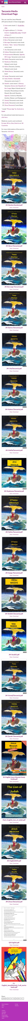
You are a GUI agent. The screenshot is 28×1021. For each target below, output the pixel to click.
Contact (3, 1010)
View (11, 207)
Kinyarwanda (8, 54)
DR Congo (7, 57)
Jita (5, 49)
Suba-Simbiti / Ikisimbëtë (12, 78)
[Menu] (3, 2)
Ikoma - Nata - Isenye (11, 45)
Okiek (6, 71)
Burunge (7, 42)
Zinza (6, 105)
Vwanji (6, 100)
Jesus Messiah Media (15, 2)
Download (15, 207)
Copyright (4, 1012)
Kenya (11, 71)
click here (4, 117)
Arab (6, 25)
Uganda (21, 54)
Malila (6, 59)
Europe (3, 123)
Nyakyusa (7, 62)
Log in (3, 1018)
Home (2, 6)
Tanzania (11, 105)
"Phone (9, 109)
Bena (6, 40)
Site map (3, 1013)
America (17, 123)
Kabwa (6, 52)
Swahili (6, 83)
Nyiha (6, 66)
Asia (12, 123)
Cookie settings (5, 1016)
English (6, 30)
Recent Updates (5, 1004)
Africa (8, 123)
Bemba (6, 37)
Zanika (6, 103)
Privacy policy (5, 1015)
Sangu (6, 76)
